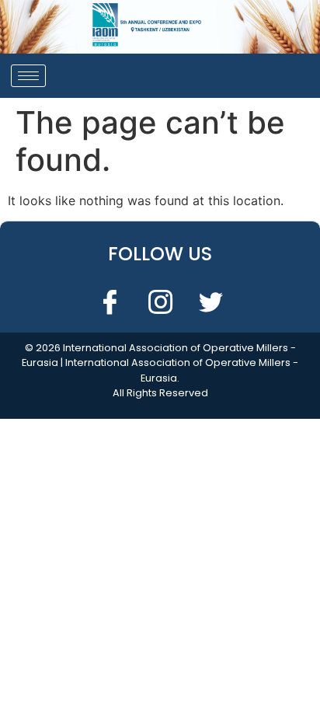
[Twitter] (210, 301)
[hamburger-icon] (28, 75)
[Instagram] (160, 301)
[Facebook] (109, 301)
